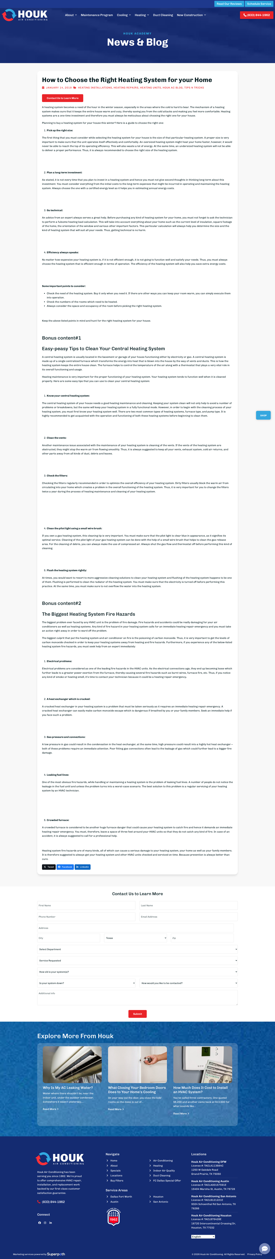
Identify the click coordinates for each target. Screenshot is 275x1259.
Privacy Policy (254, 1254)
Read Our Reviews (229, 4)
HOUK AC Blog (173, 87)
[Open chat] (264, 1248)
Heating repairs (126, 87)
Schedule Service (259, 4)
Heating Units (150, 87)
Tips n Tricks (194, 87)
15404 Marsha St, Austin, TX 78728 (213, 1189)
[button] (49, 867)
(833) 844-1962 (258, 15)
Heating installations (95, 87)
